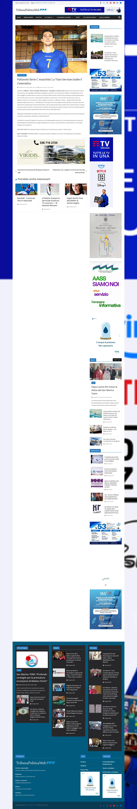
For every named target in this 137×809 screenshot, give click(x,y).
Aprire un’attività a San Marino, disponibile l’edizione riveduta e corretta (111, 484)
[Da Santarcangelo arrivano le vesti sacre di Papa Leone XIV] (59, 702)
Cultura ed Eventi (89, 17)
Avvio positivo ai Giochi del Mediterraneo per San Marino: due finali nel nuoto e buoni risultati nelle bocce (111, 40)
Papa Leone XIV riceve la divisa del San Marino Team (104, 390)
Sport (78, 17)
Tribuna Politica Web (107, 397)
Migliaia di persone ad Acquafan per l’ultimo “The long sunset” (73, 688)
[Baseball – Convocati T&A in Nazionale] (26, 185)
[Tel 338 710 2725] (51, 140)
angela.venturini (33, 87)
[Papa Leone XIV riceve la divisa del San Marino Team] (106, 371)
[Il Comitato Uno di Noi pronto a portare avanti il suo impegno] (97, 460)
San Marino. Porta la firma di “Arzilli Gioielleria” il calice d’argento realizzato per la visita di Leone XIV (111, 711)
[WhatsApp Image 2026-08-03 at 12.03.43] (106, 95)
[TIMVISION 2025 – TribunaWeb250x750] (101, 138)
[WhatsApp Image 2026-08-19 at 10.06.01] (106, 70)
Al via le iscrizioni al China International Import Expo (110, 471)
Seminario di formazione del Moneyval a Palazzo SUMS (33, 171)
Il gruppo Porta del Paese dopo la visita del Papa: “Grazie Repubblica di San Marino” (110, 658)
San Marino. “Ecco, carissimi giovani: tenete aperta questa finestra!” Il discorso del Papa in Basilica (111, 675)
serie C (45, 87)
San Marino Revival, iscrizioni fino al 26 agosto (111, 440)
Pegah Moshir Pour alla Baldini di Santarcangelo (75, 200)
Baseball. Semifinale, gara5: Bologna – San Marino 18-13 (109, 429)
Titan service (50, 87)
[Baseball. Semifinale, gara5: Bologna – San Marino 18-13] (96, 430)
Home (19, 17)
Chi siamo (83, 762)
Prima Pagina (28, 17)
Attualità (48, 17)
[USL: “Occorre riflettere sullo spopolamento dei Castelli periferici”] (97, 498)
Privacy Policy (84, 770)
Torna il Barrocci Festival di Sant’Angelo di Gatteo (74, 712)
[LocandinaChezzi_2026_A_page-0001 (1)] (106, 214)
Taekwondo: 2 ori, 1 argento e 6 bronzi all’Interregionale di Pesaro (68, 171)
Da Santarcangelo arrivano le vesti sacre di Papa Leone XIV (74, 700)
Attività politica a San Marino (110, 772)
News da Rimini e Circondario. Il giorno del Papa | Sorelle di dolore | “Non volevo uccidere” (74, 674)
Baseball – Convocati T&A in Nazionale (26, 199)
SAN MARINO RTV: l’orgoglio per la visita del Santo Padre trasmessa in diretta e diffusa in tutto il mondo (111, 728)
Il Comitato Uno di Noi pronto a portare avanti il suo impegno (111, 459)
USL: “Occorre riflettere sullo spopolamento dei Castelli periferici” (111, 497)
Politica (39, 17)
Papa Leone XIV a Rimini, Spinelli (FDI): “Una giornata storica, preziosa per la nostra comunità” (73, 658)
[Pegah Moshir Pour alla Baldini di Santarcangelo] (76, 185)
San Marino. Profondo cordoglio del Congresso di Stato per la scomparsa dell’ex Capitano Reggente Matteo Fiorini (38, 713)
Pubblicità (83, 766)
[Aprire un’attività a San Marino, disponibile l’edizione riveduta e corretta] (97, 485)
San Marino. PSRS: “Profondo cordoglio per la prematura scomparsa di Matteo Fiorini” (31, 677)
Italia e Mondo (104, 17)
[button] (53, 17)
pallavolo (41, 87)
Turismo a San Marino (108, 768)
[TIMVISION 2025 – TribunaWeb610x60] (93, 8)
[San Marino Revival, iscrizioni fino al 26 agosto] (96, 441)
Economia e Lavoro (64, 17)
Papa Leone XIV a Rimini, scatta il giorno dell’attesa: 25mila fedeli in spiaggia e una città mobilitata (74, 726)
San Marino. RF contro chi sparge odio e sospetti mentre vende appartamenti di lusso (111, 510)
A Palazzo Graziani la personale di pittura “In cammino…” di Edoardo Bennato (51, 202)
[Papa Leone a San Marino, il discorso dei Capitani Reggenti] (95, 744)
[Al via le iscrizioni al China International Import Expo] (97, 472)
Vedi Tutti (117, 360)
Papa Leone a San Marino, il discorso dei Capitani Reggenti (110, 743)
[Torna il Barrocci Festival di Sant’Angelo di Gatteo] (59, 713)
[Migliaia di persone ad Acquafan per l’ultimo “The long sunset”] (59, 689)
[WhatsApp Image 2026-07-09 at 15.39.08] (106, 317)
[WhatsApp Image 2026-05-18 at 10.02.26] (106, 262)
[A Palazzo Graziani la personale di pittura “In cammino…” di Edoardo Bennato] (51, 185)
